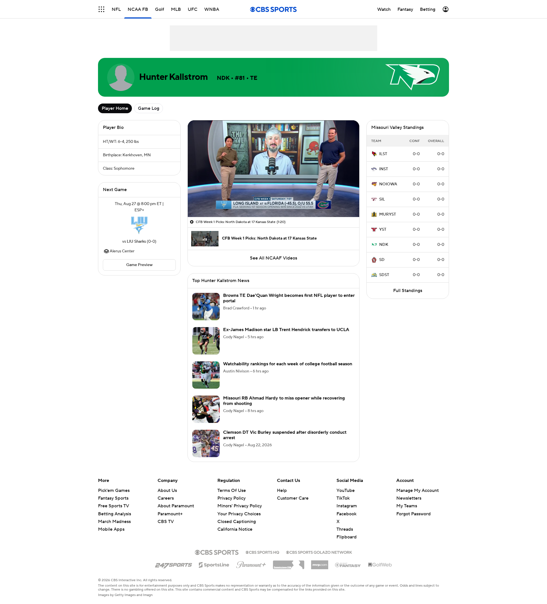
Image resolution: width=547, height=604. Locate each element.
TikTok (343, 498)
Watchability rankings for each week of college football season (287, 364)
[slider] (273, 200)
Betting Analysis (114, 514)
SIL (382, 199)
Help (282, 490)
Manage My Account (417, 490)
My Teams (406, 506)
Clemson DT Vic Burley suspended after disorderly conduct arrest (284, 435)
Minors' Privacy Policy (239, 506)
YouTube (345, 490)
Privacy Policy (231, 498)
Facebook (346, 514)
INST (383, 169)
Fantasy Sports (113, 498)
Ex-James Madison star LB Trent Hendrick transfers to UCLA (286, 330)
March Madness (114, 521)
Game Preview (139, 264)
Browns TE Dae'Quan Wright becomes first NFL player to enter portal (289, 298)
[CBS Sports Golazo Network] (319, 552)
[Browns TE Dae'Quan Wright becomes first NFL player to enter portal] (206, 306)
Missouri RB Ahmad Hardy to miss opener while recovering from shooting (284, 400)
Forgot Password (413, 514)
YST (382, 229)
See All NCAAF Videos (273, 258)
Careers (166, 498)
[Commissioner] (288, 563)
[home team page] (139, 226)
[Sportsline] (214, 564)
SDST (384, 274)
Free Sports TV (113, 506)
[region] (273, 168)
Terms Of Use (231, 490)
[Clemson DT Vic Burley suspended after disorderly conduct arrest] (206, 443)
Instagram (346, 506)
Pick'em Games (114, 490)
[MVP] (319, 563)
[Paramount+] (251, 563)
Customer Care (293, 498)
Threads (344, 529)
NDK (383, 244)
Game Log (148, 108)
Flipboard (346, 537)
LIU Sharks (136, 241)
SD (382, 259)
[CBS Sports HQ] (262, 552)
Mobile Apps (111, 529)
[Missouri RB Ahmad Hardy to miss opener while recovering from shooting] (206, 409)
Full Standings (407, 290)
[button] (101, 9)
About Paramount (176, 506)
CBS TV (166, 521)
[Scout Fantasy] (348, 564)
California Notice (234, 524)
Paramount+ (170, 514)
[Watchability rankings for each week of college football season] (206, 375)
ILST (383, 154)
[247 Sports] (173, 564)
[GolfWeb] (380, 565)
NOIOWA (388, 184)
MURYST (387, 214)
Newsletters (408, 498)
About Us (167, 490)
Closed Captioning (236, 516)
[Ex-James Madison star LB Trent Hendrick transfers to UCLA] (206, 340)
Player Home (115, 108)
